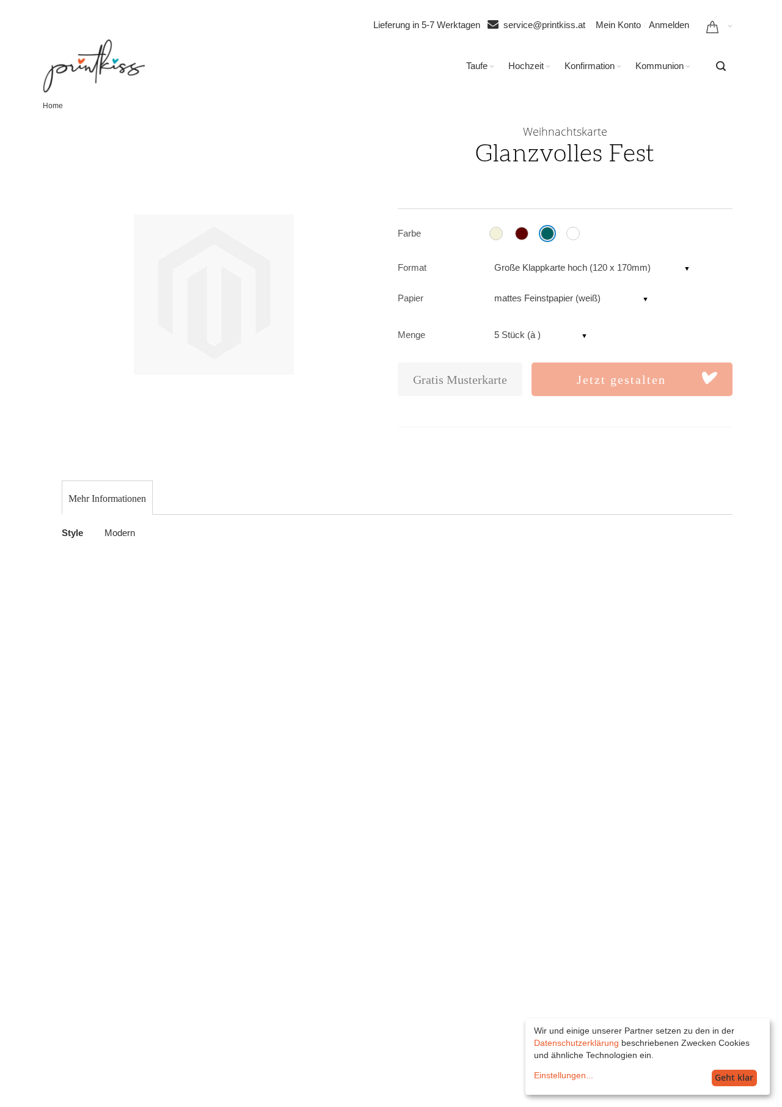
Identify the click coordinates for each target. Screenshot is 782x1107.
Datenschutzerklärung (576, 1043)
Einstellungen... (563, 1075)
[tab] (107, 499)
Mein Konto (618, 25)
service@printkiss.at (544, 25)
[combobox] (721, 66)
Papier (410, 298)
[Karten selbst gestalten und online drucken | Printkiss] (94, 66)
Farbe (409, 233)
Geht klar (734, 1077)
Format (412, 267)
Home (53, 105)
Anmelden (669, 25)
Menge (411, 334)
